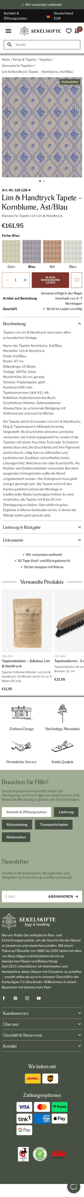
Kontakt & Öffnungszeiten (15, 15)
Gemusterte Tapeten (17, 65)
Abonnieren (60, 896)
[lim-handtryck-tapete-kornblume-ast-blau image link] (42, 127)
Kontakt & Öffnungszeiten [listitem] (26, 812)
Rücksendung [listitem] (17, 824)
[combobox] (46, 45)
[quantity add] (25, 280)
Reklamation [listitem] (16, 837)
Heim (6, 59)
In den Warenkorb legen (50, 280)
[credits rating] (58, 1154)
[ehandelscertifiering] (39, 1154)
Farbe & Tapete (24, 59)
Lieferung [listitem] (66, 812)
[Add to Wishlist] (76, 280)
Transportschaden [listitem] (54, 824)
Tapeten (45, 59)
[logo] (40, 31)
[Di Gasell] (23, 1154)
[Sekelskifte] (42, 922)
